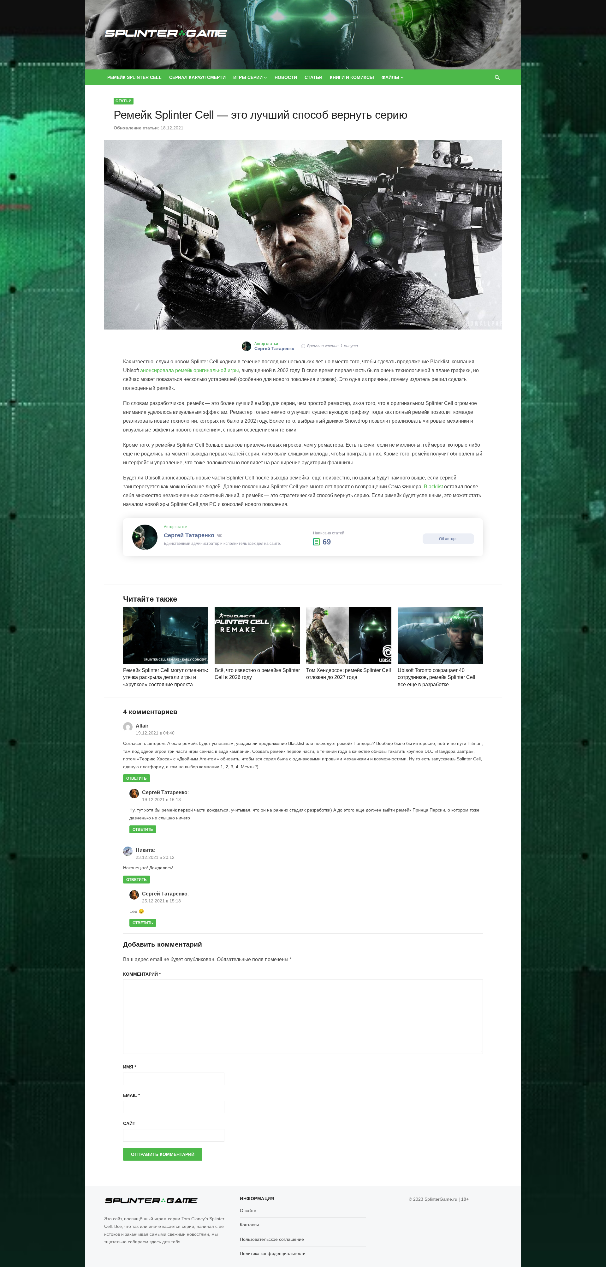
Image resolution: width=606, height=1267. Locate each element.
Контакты (249, 1224)
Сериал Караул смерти (197, 77)
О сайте (248, 1210)
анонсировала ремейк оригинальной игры (189, 370)
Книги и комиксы (352, 77)
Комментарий (142, 974)
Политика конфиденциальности (273, 1253)
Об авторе (448, 539)
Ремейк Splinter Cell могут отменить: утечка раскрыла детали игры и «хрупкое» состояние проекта (165, 677)
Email (131, 1095)
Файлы (390, 77)
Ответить (136, 778)
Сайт (129, 1123)
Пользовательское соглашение (272, 1239)
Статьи (313, 77)
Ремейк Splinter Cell (134, 77)
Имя (129, 1066)
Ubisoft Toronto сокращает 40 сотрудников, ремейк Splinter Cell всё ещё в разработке (436, 677)
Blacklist (433, 486)
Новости (286, 77)
